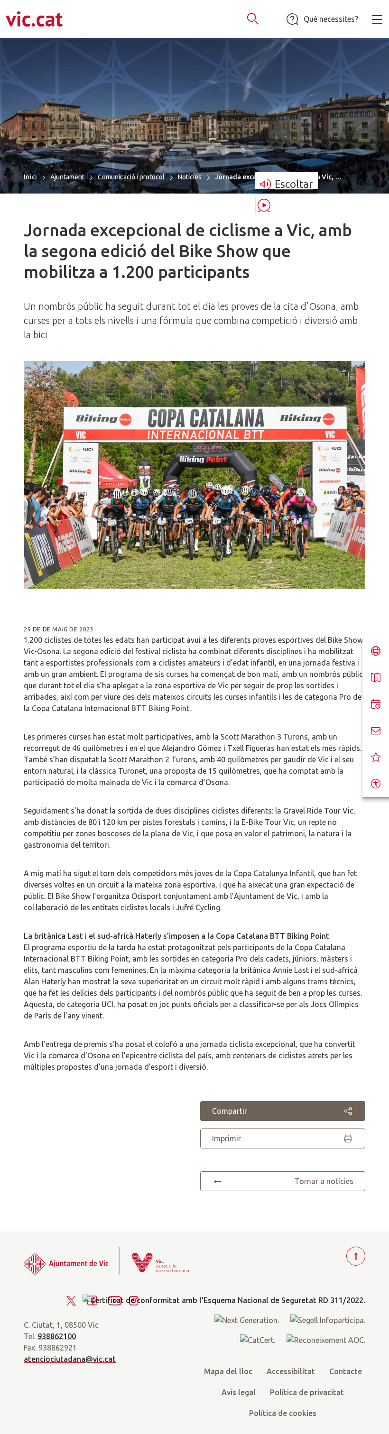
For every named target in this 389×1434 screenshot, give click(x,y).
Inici (30, 177)
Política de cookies (282, 1413)
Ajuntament (67, 177)
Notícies (190, 177)
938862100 (56, 1336)
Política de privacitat (307, 1392)
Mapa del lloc (228, 1371)
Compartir (229, 1111)
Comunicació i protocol (131, 177)
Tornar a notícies (324, 1181)
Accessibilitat (291, 1371)
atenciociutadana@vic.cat (70, 1359)
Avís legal (239, 1392)
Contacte (345, 1371)
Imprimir (226, 1138)
